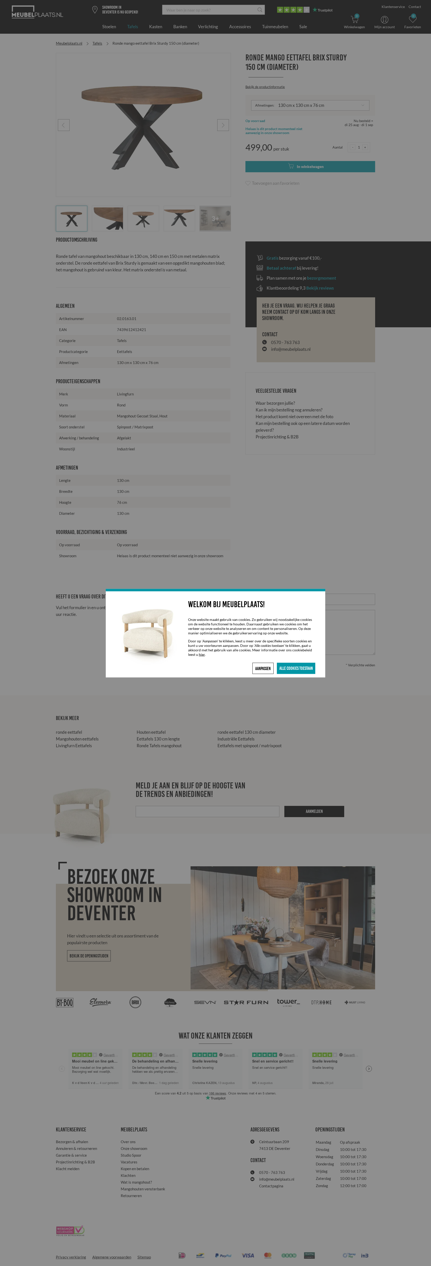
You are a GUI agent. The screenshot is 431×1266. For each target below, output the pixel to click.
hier (202, 654)
